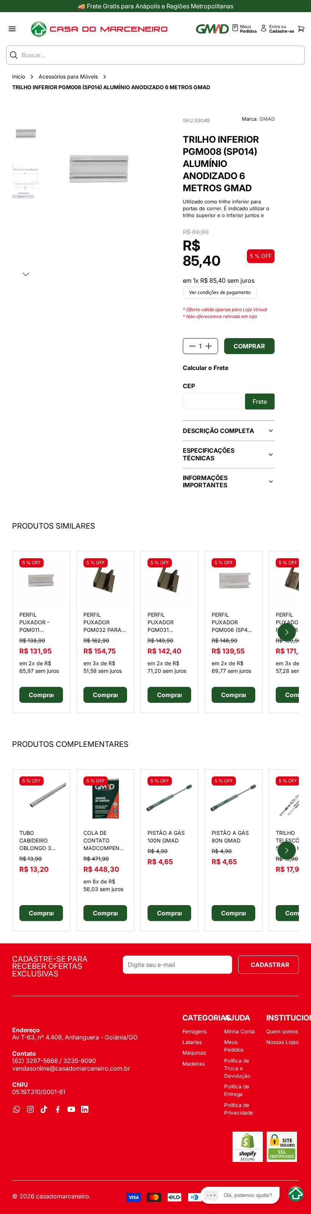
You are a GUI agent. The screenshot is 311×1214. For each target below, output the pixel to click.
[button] (26, 133)
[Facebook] (57, 1109)
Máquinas (194, 1053)
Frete (260, 401)
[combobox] (155, 55)
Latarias (192, 1042)
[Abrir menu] (12, 29)
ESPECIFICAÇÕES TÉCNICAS (208, 454)
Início (18, 76)
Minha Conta (239, 1031)
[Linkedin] (85, 1109)
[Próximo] (26, 274)
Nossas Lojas (282, 1042)
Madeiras (193, 1064)
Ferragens (194, 1031)
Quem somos (282, 1031)
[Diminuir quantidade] (192, 346)
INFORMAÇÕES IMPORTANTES (205, 481)
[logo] (99, 28)
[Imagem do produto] (41, 580)
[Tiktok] (44, 1109)
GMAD (267, 119)
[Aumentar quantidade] (208, 346)
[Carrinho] (301, 29)
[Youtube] (71, 1109)
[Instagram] (30, 1109)
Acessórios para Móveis (68, 76)
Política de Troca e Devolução (237, 1068)
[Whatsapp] (16, 1109)
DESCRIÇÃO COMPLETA (218, 431)
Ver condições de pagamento (220, 292)
